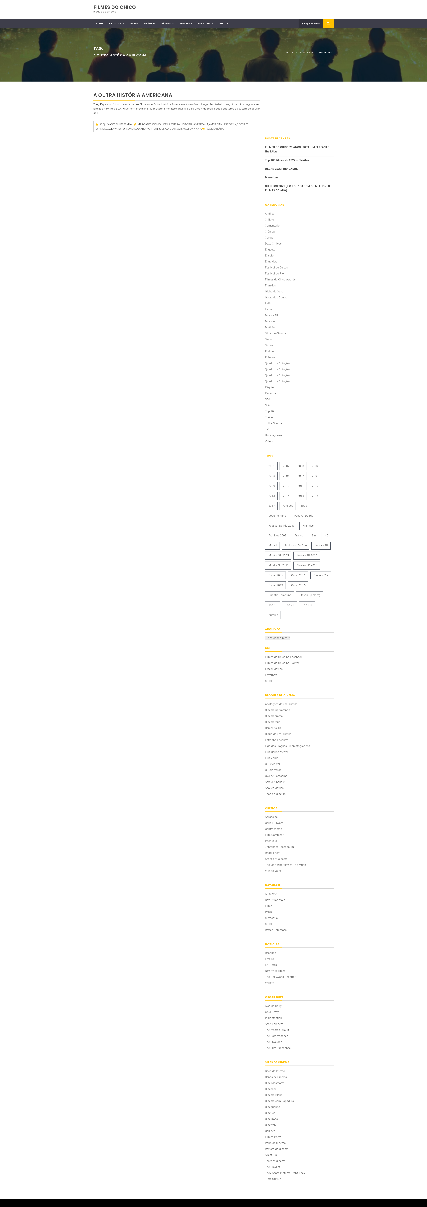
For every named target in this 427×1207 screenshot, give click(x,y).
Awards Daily (273, 1006)
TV (267, 429)
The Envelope (273, 1042)
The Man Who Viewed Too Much (285, 864)
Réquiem (270, 387)
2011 (301, 485)
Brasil (305, 505)
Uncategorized (274, 435)
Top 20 (289, 605)
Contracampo (273, 829)
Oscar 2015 (298, 585)
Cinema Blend (274, 1095)
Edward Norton (146, 129)
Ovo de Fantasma (276, 776)
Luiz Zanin (271, 758)
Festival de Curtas (276, 267)
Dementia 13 (273, 728)
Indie (268, 303)
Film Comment (274, 835)
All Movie (271, 894)
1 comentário (215, 129)
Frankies (270, 285)
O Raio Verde (273, 770)
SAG (267, 399)
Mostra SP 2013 (307, 565)
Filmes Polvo (273, 1137)
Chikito (269, 219)
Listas (269, 309)
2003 (301, 466)
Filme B (270, 906)
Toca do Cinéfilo (275, 794)
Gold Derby (272, 1012)
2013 (272, 495)
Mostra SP (271, 315)
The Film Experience (278, 1048)
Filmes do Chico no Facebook (283, 657)
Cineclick (270, 1089)
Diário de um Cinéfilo (278, 734)
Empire (269, 959)
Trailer (269, 417)
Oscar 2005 (276, 575)
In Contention (273, 1018)
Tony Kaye (195, 129)
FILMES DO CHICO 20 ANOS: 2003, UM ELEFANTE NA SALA (297, 149)
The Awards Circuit (277, 1030)
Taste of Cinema (275, 1161)
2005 (272, 476)
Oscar (268, 339)
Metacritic (271, 918)
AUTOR (223, 23)
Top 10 (269, 411)
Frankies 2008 (278, 535)
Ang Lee (288, 505)
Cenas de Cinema (276, 1077)
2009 (272, 485)
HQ (326, 535)
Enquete (270, 249)
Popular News (311, 23)
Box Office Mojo (275, 900)
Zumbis (273, 615)
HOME (99, 23)
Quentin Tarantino (280, 595)
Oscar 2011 (298, 575)
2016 (315, 495)
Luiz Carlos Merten (277, 752)
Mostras (270, 321)
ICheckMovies (274, 669)
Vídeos (269, 441)
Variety (269, 982)
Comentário (272, 225)
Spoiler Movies (274, 788)
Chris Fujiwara (274, 823)
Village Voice (273, 870)
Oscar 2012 (321, 575)
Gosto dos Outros (276, 297)
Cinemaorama (274, 716)
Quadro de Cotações (278, 363)
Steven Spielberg (310, 595)
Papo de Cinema (275, 1143)
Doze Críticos (273, 243)
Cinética (270, 1113)
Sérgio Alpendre (275, 782)
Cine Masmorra (274, 1083)
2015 (301, 495)
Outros (269, 345)
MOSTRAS (186, 23)
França (299, 535)
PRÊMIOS (149, 23)
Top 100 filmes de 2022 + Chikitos (287, 160)
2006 (286, 476)
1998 (165, 124)
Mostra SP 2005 (279, 555)
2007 (301, 476)
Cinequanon (272, 1107)
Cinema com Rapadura (279, 1101)
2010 (286, 485)
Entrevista (271, 261)
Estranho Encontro (276, 740)
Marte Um (271, 177)
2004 (315, 466)
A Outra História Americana (132, 95)
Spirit (268, 405)
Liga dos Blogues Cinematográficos (287, 746)
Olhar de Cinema (275, 333)
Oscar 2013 (276, 585)
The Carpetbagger (276, 1036)
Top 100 (307, 605)
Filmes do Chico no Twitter (282, 663)
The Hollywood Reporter (280, 976)
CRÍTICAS (115, 23)
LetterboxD (272, 675)
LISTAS (134, 23)
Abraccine (271, 817)
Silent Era (271, 1155)
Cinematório (273, 722)
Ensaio (269, 255)
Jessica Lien (166, 129)
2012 (315, 485)
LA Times (271, 964)
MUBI (268, 681)
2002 (286, 466)
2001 (272, 466)
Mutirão (270, 327)
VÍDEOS (166, 23)
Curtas (269, 237)
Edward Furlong (122, 129)
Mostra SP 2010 (307, 555)
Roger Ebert (272, 852)
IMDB (268, 912)
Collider (270, 1131)
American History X (223, 124)
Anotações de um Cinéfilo (281, 704)
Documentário (277, 515)
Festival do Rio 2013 (282, 525)
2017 (272, 505)
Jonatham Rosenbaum (279, 846)
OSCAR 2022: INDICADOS (281, 168)
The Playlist (272, 1167)
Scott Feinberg (274, 1024)
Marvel (273, 545)
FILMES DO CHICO (114, 7)
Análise (269, 213)
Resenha (126, 124)
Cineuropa (271, 1119)
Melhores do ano (296, 545)
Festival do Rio (274, 273)
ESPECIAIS (204, 23)
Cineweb (270, 1125)
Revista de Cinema (277, 1149)
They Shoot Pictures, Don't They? (285, 1173)
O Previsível (272, 764)
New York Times (275, 970)
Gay (314, 535)
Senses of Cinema (276, 858)
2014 (286, 495)
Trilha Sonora (273, 423)
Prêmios (270, 357)
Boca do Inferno (275, 1071)
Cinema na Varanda (277, 710)
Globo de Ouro (274, 291)
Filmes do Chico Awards (280, 279)
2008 (315, 476)
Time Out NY (273, 1179)
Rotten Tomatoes (276, 930)
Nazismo (181, 129)
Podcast (270, 351)
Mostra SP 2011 (279, 565)
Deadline (270, 953)
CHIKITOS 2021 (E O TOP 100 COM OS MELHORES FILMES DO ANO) (297, 188)
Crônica (270, 231)
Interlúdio (271, 841)
